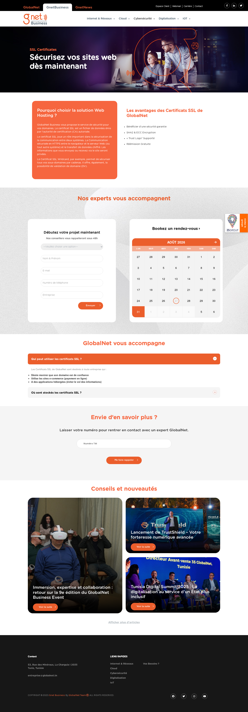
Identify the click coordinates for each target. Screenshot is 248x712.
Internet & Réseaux (99, 18)
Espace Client (162, 6)
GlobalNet (31, 7)
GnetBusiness (57, 7)
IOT (185, 18)
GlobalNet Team (77, 695)
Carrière (188, 6)
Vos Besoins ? (151, 664)
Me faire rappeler (124, 460)
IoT (112, 683)
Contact (199, 6)
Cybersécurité (143, 18)
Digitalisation (167, 18)
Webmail (176, 6)
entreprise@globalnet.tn (42, 675)
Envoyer (90, 306)
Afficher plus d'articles (124, 622)
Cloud (123, 18)
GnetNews (83, 7)
